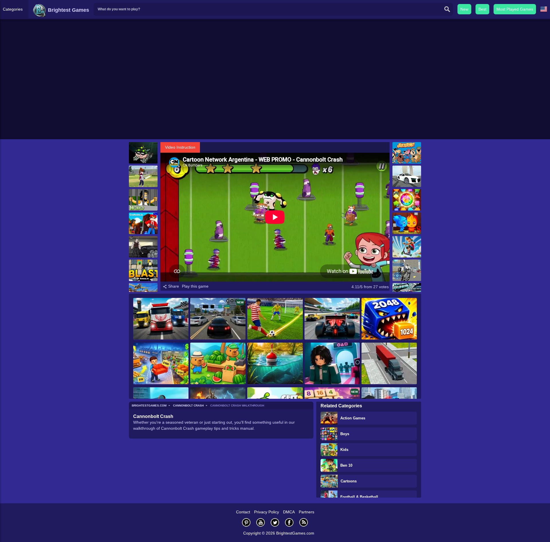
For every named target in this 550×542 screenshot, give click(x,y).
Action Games (352, 418)
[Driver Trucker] (389, 364)
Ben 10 (346, 465)
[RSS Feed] (303, 522)
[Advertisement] (275, 95)
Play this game (195, 286)
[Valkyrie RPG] (143, 176)
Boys (344, 434)
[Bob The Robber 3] (143, 153)
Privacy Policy (266, 512)
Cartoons (349, 481)
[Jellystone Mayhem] (406, 153)
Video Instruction (180, 147)
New (464, 9)
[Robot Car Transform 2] (406, 270)
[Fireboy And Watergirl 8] (406, 223)
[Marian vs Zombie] (143, 247)
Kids (344, 449)
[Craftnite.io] (143, 223)
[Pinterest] (246, 522)
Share (173, 286)
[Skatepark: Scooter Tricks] (406, 247)
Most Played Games (514, 9)
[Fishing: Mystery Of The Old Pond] (274, 364)
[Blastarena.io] (143, 270)
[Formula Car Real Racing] (332, 319)
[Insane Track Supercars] (406, 176)
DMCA (289, 512)
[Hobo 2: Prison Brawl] (143, 200)
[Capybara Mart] (217, 364)
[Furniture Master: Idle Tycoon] (160, 364)
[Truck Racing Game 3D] (160, 319)
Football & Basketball (359, 497)
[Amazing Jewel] (406, 200)
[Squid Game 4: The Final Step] (332, 364)
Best (482, 9)
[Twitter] (275, 522)
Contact (243, 512)
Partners (306, 512)
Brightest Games (67, 10)
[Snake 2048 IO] (389, 319)
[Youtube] (261, 522)
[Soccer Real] (274, 319)
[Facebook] (289, 522)
